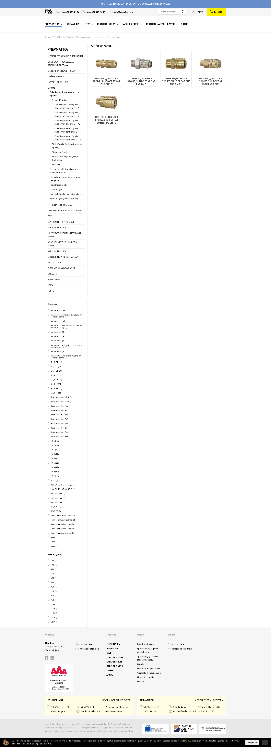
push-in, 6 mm (58, 498)
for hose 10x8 (58, 310)
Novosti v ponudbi (145, 677)
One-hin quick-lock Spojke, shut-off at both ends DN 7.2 (68, 138)
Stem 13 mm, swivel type (63, 520)
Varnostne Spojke (60, 152)
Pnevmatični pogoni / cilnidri (65, 210)
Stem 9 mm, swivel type (62, 533)
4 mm (54, 537)
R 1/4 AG (56, 506)
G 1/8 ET (56, 379)
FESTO (51, 290)
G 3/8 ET (56, 388)
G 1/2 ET (56, 362)
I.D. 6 (55, 463)
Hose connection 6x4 (61, 423)
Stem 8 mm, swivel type (62, 528)
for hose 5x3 (57, 336)
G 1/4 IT (56, 375)
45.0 (54, 569)
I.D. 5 (54, 458)
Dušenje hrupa (56, 76)
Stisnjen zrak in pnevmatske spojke (91, 37)
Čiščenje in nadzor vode (61, 268)
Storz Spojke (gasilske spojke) (64, 198)
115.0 (54, 608)
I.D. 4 (55, 454)
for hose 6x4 (57, 340)
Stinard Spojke (114, 37)
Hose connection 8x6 (61, 432)
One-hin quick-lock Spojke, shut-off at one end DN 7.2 (67, 122)
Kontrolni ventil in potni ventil (63, 244)
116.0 (54, 613)
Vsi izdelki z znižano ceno (149, 672)
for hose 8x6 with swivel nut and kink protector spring (66, 356)
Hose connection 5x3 (61, 414)
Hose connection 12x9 (61, 401)
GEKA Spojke (56, 189)
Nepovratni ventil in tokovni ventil (64, 235)
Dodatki (56, 164)
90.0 (54, 582)
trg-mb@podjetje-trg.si (184, 711)
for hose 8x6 (57, 351)
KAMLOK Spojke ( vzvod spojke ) (65, 193)
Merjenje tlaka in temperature (65, 56)
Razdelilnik (55, 262)
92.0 (54, 591)
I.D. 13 (55, 445)
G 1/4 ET (56, 371)
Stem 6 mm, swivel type (62, 524)
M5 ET (55, 476)
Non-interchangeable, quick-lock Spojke (65, 158)
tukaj (187, 741)
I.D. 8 (55, 467)
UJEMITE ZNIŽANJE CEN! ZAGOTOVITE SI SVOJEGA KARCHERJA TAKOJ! (135, 3)
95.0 (54, 600)
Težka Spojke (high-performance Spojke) (67, 146)
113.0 (54, 604)
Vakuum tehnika (57, 251)
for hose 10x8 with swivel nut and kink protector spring (67, 316)
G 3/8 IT (56, 393)
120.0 (54, 617)
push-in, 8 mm (58, 502)
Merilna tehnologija (60, 204)
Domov (48, 37)
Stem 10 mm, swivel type (63, 515)
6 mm (54, 541)
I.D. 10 (55, 441)
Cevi (50, 216)
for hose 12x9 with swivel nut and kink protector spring (67, 326)
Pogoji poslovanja (145, 644)
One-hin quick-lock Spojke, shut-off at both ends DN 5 (67, 130)
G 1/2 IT (56, 366)
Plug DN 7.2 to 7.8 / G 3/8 (63, 489)
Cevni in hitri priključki (61, 221)
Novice (140, 681)
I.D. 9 (55, 471)
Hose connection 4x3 (61, 406)
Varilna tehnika (57, 227)
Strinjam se (252, 742)
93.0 (54, 595)
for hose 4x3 (57, 332)
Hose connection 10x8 (61, 397)
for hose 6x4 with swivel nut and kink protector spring (66, 346)
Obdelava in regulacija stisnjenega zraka (60, 63)
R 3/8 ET (56, 511)
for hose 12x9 (58, 321)
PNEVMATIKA (59, 37)
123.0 (54, 622)
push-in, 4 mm (58, 493)
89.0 (54, 578)
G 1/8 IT (56, 384)
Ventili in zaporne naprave (63, 256)
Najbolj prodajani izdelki (148, 668)
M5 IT (54, 480)
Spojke (70, 37)
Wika (50, 285)
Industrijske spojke (58, 184)
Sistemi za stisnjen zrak (61, 70)
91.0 (54, 587)
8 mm (54, 546)
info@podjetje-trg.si (123, 12)
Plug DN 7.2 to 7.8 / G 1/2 (63, 484)
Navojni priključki (58, 82)
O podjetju (142, 664)
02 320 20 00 (179, 706)
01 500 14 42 (86, 644)
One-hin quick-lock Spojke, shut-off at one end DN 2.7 (67, 106)
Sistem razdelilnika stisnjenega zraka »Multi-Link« (64, 171)
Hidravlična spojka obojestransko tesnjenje (65, 178)
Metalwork (54, 279)
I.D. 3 (54, 449)
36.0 (54, 560)
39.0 (54, 565)
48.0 (54, 573)
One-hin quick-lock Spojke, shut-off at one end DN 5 (66, 114)
